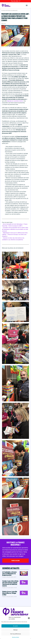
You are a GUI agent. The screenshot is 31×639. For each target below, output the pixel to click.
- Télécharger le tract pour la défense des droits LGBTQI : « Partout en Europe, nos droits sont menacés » (15, 234)
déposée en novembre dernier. (15, 101)
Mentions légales (15, 637)
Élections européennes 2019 (6, 10)
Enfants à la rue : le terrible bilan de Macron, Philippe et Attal (9, 593)
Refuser (15, 630)
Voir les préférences (15, 634)
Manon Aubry (15, 10)
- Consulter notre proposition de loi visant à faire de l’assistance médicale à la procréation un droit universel (15, 229)
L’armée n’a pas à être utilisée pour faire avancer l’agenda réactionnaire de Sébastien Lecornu (10, 583)
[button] (29, 618)
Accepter (15, 626)
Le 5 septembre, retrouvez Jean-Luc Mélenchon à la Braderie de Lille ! (9, 573)
